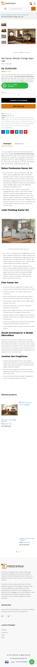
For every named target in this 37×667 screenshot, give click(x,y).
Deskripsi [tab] (7, 143)
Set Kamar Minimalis (27, 123)
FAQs (2, 635)
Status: (3, 71)
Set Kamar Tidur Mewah (22, 125)
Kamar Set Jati (9, 117)
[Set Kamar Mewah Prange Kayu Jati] (3, 132)
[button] (7, 416)
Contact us (4, 632)
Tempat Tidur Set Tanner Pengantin (27, 539)
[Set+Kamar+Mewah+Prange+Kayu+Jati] (7, 132)
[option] (9, 416)
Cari (33, 9)
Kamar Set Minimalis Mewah (21, 119)
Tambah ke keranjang (18, 100)
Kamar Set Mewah (20, 117)
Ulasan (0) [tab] (19, 143)
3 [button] (20, 551)
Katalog (3, 630)
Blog (2, 637)
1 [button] (16, 551)
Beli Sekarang (18, 106)
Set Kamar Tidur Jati (7, 125)
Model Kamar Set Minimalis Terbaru (22, 121)
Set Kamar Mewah (14, 123)
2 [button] (18, 551)
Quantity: (3, 92)
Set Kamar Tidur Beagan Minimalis (8, 420)
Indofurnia (9, 63)
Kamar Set (11, 115)
